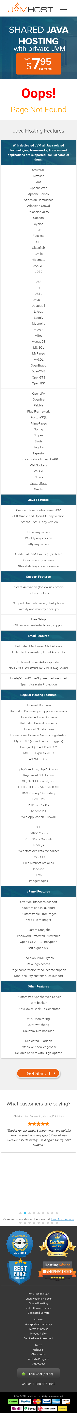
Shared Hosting (38, 1303)
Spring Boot (38, 483)
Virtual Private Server (38, 1308)
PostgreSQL (38, 417)
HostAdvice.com (62, 1219)
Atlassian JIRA (38, 212)
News (38, 1345)
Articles (38, 1319)
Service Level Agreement (38, 1338)
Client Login (38, 1354)
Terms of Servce (38, 1329)
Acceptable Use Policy (38, 1324)
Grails (39, 254)
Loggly (38, 318)
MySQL (38, 359)
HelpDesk (38, 1349)
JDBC (38, 272)
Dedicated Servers (39, 1312)
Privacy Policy (38, 1333)
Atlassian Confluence (38, 200)
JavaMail (38, 306)
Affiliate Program (38, 1359)
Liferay (38, 311)
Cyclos (38, 224)
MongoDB (38, 341)
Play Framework (38, 411)
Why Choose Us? (38, 1294)
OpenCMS (38, 371)
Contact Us (38, 1364)
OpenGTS (38, 377)
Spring (38, 429)
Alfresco (38, 176)
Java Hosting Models (39, 1298)
